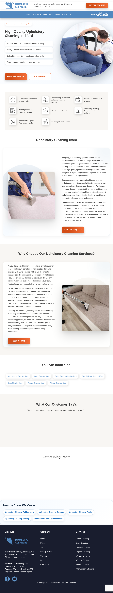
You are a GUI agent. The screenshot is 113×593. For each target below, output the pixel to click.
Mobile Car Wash (82, 565)
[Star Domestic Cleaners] (16, 5)
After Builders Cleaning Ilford (18, 376)
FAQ (51, 14)
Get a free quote (15, 76)
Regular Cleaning (83, 552)
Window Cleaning (83, 556)
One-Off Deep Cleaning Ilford (92, 376)
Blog (42, 560)
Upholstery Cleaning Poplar (80, 512)
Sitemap (43, 556)
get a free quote (97, 5)
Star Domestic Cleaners (66, 583)
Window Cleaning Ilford (58, 383)
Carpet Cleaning (82, 539)
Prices (57, 14)
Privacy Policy (46, 552)
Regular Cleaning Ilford (36, 383)
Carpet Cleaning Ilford (41, 376)
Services (35, 14)
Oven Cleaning (82, 543)
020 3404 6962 (99, 15)
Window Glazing (82, 560)
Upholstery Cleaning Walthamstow (19, 512)
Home (27, 14)
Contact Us (66, 14)
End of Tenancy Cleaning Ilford (65, 376)
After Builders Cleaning (85, 569)
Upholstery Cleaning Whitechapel (48, 519)
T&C (42, 547)
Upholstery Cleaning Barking (17, 519)
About (44, 14)
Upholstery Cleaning (84, 547)
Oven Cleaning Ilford (15, 383)
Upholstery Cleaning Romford (51, 512)
